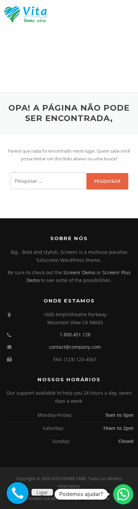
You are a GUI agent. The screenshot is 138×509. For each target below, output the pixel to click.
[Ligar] (17, 493)
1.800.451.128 (75, 334)
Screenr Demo (79, 272)
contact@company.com (75, 347)
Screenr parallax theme (51, 498)
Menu (128, 14)
